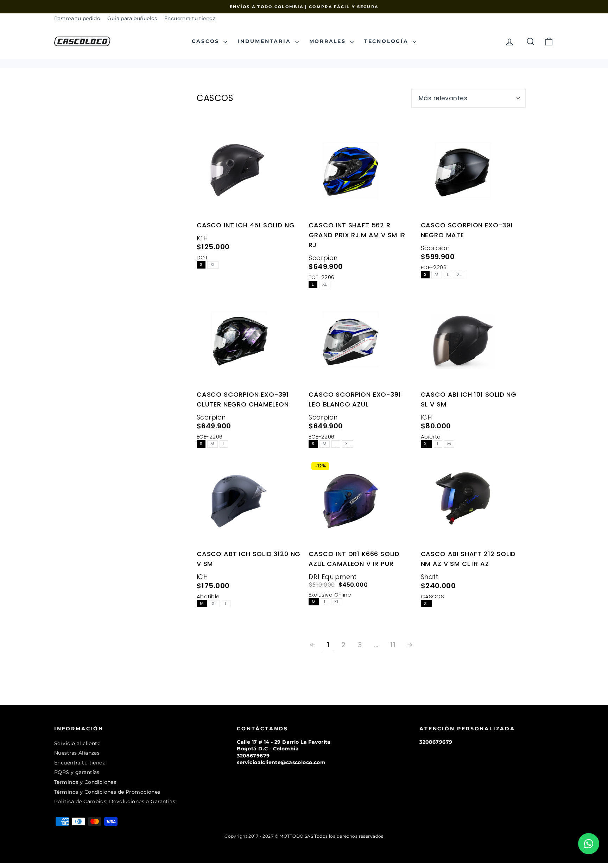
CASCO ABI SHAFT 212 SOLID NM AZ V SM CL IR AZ (468, 558)
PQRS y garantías (77, 772)
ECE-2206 (321, 277)
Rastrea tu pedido (77, 18)
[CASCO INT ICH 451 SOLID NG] (249, 174)
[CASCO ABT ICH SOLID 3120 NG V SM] (249, 502)
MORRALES (328, 41)
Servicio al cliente (77, 743)
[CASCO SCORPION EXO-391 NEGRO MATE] (473, 174)
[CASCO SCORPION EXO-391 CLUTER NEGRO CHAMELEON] (249, 343)
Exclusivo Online (330, 594)
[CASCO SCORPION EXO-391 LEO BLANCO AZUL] (361, 343)
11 (392, 645)
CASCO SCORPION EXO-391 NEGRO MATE (467, 230)
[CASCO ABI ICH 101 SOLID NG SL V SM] (473, 343)
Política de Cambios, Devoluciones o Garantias (114, 801)
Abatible (208, 596)
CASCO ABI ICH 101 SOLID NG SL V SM (469, 399)
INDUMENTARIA (265, 41)
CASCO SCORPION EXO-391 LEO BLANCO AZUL (355, 399)
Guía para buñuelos (132, 18)
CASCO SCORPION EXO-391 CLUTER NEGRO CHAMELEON (243, 399)
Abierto (431, 436)
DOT (202, 257)
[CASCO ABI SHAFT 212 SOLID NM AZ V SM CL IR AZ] (473, 502)
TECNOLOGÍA (387, 41)
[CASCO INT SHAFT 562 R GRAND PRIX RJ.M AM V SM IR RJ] (361, 174)
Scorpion (323, 257)
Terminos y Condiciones (85, 782)
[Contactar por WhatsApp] (588, 843)
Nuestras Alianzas (77, 753)
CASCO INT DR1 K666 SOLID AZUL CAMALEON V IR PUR (354, 558)
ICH (202, 238)
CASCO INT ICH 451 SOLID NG (245, 225)
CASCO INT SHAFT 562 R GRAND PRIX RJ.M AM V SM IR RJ (357, 235)
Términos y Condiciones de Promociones (107, 792)
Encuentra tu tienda (190, 18)
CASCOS (207, 41)
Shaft (429, 576)
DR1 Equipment (333, 576)
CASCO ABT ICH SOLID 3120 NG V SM (248, 558)
